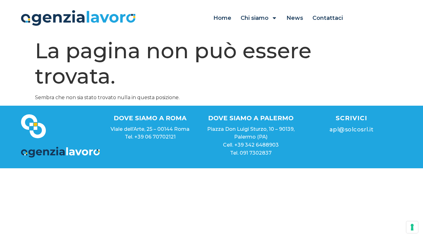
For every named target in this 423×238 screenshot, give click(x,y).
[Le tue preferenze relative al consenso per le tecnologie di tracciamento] (412, 227)
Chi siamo (254, 18)
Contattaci (327, 18)
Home (222, 18)
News (294, 18)
